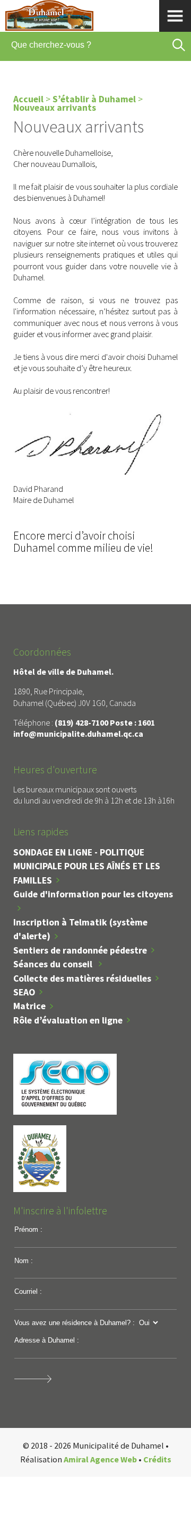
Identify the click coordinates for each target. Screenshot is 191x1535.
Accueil (28, 99)
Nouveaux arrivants (54, 107)
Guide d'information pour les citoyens (93, 894)
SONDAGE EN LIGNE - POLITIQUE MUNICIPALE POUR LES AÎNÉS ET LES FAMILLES (86, 866)
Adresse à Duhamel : (46, 1340)
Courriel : (28, 1291)
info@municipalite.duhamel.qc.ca (78, 733)
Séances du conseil (53, 964)
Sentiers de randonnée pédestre (80, 950)
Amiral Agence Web (100, 1459)
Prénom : (28, 1229)
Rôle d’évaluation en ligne (68, 1020)
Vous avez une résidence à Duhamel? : (74, 1322)
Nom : (23, 1260)
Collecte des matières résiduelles (82, 978)
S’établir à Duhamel (94, 99)
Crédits (157, 1459)
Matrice (29, 1006)
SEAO (24, 992)
